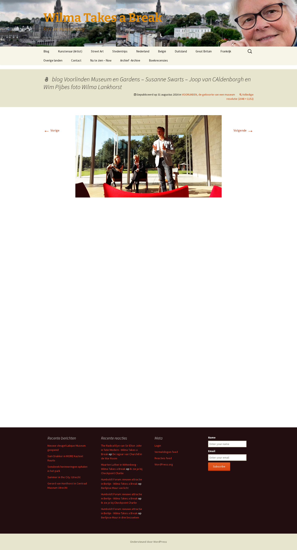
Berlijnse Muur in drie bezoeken (120, 517)
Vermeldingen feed (166, 452)
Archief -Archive (130, 60)
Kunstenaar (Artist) (70, 51)
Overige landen (52, 60)
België (162, 51)
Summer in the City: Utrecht (63, 477)
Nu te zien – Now (101, 60)
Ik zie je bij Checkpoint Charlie (119, 502)
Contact (76, 60)
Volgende (244, 130)
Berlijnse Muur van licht (114, 488)
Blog (46, 51)
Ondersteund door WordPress (148, 542)
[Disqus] (148, 261)
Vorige (51, 130)
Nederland (142, 51)
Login (158, 445)
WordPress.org (164, 464)
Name (212, 437)
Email (211, 451)
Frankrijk (225, 51)
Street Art (97, 51)
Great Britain (204, 51)
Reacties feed (163, 458)
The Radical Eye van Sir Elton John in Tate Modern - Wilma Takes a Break (121, 450)
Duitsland (181, 51)
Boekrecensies (158, 60)
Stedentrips (119, 51)
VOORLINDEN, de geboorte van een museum (208, 94)
